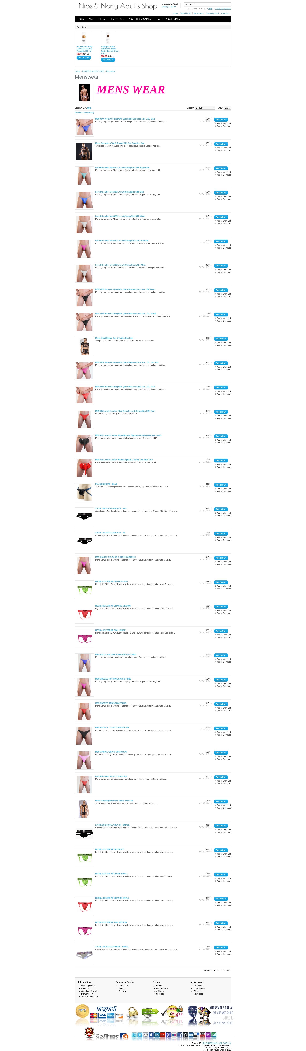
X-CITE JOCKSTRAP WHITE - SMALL (112, 947)
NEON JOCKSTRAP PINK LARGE (110, 630)
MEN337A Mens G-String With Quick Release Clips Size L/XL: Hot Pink (127, 362)
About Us (85, 988)
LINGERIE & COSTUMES (168, 19)
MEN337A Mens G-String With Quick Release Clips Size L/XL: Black (125, 314)
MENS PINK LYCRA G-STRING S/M (111, 752)
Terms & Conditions (89, 996)
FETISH (102, 19)
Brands (159, 986)
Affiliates (160, 991)
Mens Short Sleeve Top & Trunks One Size (114, 338)
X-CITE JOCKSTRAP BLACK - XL (110, 533)
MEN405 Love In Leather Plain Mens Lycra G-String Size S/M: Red (124, 411)
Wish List (197, 991)
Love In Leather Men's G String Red (111, 776)
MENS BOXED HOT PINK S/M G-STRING (113, 679)
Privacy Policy (87, 994)
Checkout (225, 13)
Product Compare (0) (84, 113)
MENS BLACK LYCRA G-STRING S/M (112, 728)
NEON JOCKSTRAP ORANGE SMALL (112, 898)
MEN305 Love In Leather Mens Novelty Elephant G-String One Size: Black (128, 435)
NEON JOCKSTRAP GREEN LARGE (111, 581)
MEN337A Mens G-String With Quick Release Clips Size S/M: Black (125, 289)
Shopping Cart (212, 13)
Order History (199, 988)
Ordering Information (90, 991)
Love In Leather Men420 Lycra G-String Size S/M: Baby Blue (122, 167)
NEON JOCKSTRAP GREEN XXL (110, 849)
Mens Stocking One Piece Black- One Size (114, 801)
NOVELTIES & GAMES (140, 19)
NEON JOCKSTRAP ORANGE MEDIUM (113, 606)
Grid (89, 108)
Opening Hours (88, 986)
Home (175, 13)
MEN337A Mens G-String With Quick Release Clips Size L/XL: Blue (125, 119)
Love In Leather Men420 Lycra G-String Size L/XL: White (120, 265)
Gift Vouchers (162, 988)
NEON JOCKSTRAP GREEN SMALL (111, 874)
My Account (199, 13)
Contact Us (123, 986)
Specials (160, 994)
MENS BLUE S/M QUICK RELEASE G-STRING (115, 654)
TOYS (81, 19)
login (210, 8)
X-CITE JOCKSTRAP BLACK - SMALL (112, 825)
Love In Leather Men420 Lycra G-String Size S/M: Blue (119, 192)
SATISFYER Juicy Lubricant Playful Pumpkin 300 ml (85, 49)
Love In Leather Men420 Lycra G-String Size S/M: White (120, 216)
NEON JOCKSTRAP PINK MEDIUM (111, 922)
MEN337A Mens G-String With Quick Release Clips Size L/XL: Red (125, 387)
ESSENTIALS (117, 19)
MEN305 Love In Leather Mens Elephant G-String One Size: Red (124, 460)
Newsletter (198, 994)
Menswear (110, 71)
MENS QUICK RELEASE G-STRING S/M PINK (115, 557)
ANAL (91, 19)
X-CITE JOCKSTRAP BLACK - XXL (111, 508)
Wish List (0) (185, 13)
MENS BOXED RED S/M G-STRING (110, 703)
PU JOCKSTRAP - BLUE (106, 484)
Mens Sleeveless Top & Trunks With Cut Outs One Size (119, 143)
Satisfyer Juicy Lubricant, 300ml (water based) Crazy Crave (110, 50)
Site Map (122, 991)
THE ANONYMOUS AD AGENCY (217, 1043)
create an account (223, 8)
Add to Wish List (224, 123)
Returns (122, 988)
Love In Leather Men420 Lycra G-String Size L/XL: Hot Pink (121, 241)
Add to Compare (224, 126)
